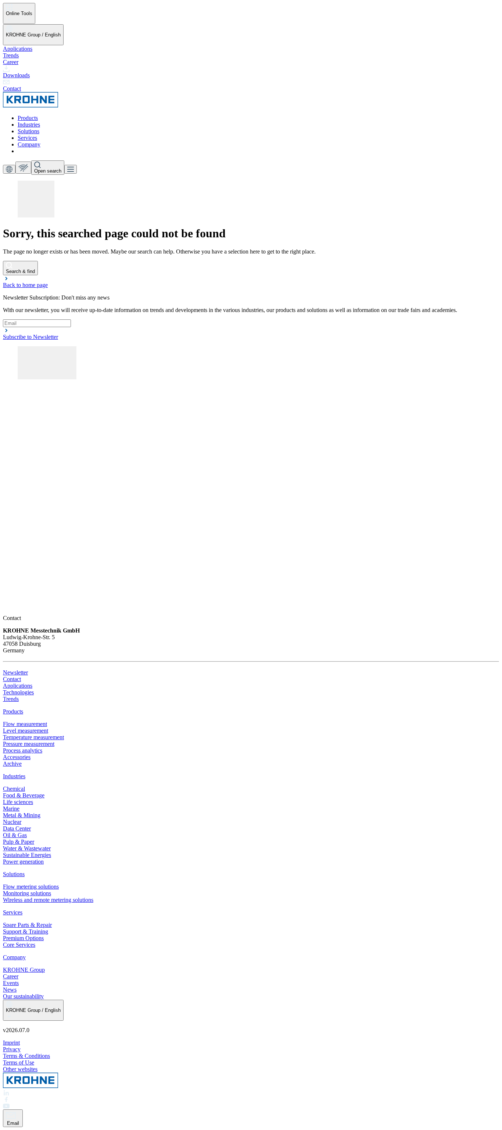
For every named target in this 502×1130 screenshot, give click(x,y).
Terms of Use (18, 1062)
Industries (29, 124)
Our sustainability (23, 996)
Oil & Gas (15, 835)
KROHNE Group (24, 970)
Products (28, 118)
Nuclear (12, 822)
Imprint (11, 1042)
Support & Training (25, 931)
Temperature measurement (33, 737)
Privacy (12, 1049)
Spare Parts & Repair (27, 925)
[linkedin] (251, 1093)
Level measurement (25, 730)
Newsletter (15, 672)
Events (11, 983)
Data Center (17, 828)
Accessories (17, 757)
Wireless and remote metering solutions (48, 900)
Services (27, 138)
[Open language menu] (9, 169)
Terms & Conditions (26, 1056)
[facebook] (251, 1099)
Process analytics (22, 750)
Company (29, 144)
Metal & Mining (21, 815)
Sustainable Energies (27, 855)
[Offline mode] (23, 168)
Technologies (18, 692)
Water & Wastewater (27, 848)
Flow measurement (25, 724)
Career (10, 62)
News (10, 989)
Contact (12, 679)
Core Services (19, 945)
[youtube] (251, 1106)
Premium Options (23, 938)
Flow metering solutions (31, 886)
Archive (12, 764)
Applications (17, 49)
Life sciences (18, 802)
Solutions (28, 131)
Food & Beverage (23, 795)
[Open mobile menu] (70, 169)
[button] (251, 281)
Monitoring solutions (27, 893)
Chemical (14, 789)
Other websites (20, 1069)
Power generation (23, 861)
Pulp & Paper (18, 842)
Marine (11, 808)
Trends (11, 55)
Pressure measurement (28, 744)
